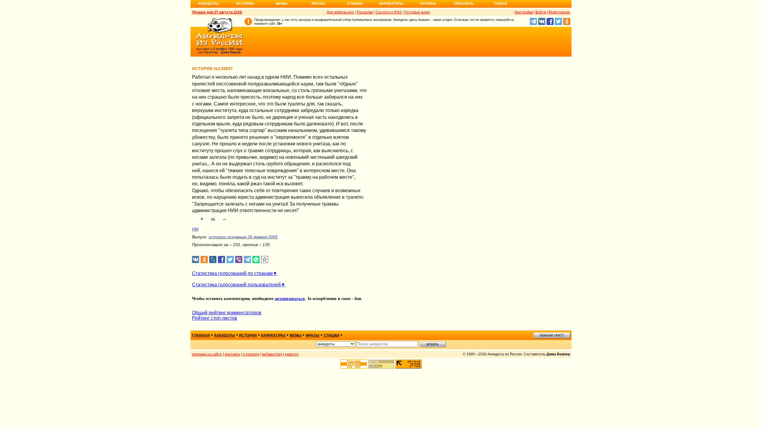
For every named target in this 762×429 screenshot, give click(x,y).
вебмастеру (272, 354)
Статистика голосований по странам (232, 273)
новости (292, 354)
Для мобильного (340, 12)
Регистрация (559, 12)
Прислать (464, 3)
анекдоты (224, 335)
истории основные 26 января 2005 (243, 236)
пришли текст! (552, 335)
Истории (245, 3)
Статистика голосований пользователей (236, 284)
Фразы (318, 3)
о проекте (251, 354)
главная (201, 335)
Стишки (355, 3)
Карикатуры (391, 3)
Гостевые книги (417, 12)
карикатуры (273, 335)
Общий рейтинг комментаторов (226, 312)
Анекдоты (208, 3)
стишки (331, 335)
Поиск (500, 3)
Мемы (282, 3)
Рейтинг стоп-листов (214, 318)
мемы (296, 335)
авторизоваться (290, 298)
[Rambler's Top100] (354, 364)
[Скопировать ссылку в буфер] (264, 259)
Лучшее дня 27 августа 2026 (217, 12)
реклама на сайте (207, 354)
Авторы (428, 3)
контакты (232, 354)
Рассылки (365, 12)
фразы (312, 335)
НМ (195, 229)
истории (248, 335)
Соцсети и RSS (389, 12)
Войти (540, 12)
